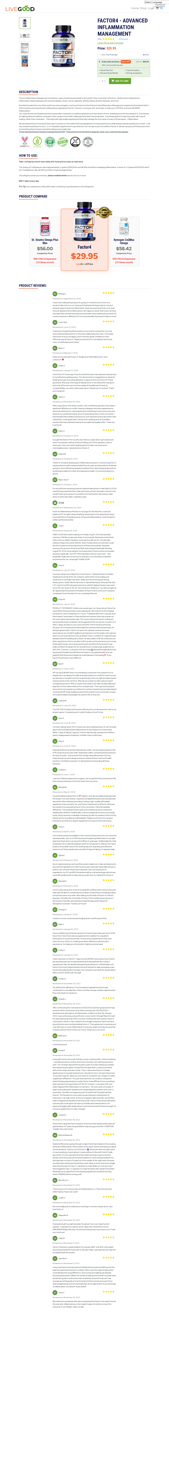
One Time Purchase (109, 55)
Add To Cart (122, 81)
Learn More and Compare (110, 42)
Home (135, 8)
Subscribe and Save (111, 62)
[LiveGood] (22, 8)
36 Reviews (123, 39)
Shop (143, 8)
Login (151, 8)
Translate (161, 6)
